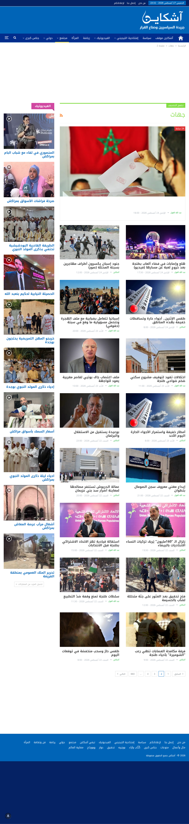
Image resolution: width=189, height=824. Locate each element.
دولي (49, 38)
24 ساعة (180, 129)
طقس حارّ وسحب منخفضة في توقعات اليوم (90, 653)
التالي (122, 674)
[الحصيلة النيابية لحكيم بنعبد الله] (29, 272)
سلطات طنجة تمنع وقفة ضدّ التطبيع (91, 596)
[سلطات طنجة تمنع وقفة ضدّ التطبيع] (89, 575)
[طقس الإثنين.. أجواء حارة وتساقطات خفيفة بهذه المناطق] (155, 297)
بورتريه (121, 747)
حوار (101, 747)
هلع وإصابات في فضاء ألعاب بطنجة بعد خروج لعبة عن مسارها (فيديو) (158, 265)
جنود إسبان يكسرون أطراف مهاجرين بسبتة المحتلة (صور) (91, 265)
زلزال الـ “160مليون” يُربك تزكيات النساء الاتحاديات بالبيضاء (155, 543)
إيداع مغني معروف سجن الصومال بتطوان (159, 488)
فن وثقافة (40, 742)
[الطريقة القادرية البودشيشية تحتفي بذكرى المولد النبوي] (29, 224)
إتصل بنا (131, 3)
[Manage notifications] (8, 816)
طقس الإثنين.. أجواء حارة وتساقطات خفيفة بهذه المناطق (157, 320)
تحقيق (111, 747)
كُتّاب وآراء (134, 747)
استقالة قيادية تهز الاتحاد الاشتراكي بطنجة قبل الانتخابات (90, 543)
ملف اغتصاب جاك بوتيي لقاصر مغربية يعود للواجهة (91, 379)
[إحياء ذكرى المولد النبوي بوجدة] (29, 365)
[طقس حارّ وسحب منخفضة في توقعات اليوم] (89, 629)
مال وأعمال (178, 747)
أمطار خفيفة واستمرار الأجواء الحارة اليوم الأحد (158, 434)
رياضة (86, 38)
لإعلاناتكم (119, 3)
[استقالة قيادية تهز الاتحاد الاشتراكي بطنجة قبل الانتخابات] (89, 520)
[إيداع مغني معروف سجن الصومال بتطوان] (155, 465)
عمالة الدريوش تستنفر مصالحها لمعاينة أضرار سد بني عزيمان (94, 488)
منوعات (164, 747)
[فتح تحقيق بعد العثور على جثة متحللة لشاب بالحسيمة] (155, 575)
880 (133, 674)
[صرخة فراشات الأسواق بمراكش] (29, 179)
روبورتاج (91, 747)
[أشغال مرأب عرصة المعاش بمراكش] (29, 502)
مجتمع (63, 38)
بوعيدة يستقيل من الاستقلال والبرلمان (96, 434)
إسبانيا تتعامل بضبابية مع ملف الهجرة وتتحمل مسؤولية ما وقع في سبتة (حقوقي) (90, 322)
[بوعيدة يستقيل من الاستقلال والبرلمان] (89, 410)
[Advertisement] (94, 75)
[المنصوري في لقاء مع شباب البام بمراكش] (29, 131)
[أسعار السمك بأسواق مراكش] (29, 410)
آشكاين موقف (164, 38)
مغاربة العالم (76, 747)
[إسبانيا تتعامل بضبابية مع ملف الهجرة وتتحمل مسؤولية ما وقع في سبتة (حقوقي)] (89, 297)
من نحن (142, 3)
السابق (178, 674)
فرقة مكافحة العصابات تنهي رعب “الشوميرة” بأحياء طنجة (160, 653)
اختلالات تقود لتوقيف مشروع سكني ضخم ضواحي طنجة (157, 379)
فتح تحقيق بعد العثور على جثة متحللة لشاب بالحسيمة (156, 598)
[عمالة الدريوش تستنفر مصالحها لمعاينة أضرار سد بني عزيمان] (89, 465)
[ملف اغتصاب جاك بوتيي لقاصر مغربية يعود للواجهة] (89, 355)
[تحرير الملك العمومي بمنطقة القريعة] (29, 551)
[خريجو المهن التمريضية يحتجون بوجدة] (29, 317)
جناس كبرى (32, 38)
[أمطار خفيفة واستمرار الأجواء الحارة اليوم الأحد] (155, 410)
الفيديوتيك (103, 38)
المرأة (75, 38)
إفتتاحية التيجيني (127, 38)
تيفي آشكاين (87, 742)
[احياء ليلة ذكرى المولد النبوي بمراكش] (29, 454)
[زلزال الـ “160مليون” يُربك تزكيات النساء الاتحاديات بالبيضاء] (155, 520)
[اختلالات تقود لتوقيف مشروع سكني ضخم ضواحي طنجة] (155, 355)
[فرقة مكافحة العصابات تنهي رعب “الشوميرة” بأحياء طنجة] (155, 629)
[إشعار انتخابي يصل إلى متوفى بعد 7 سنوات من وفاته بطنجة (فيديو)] (122, 161)
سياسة (147, 38)
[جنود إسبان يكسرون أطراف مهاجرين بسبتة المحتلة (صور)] (89, 242)
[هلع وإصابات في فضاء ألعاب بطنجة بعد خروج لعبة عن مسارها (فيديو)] (155, 242)
